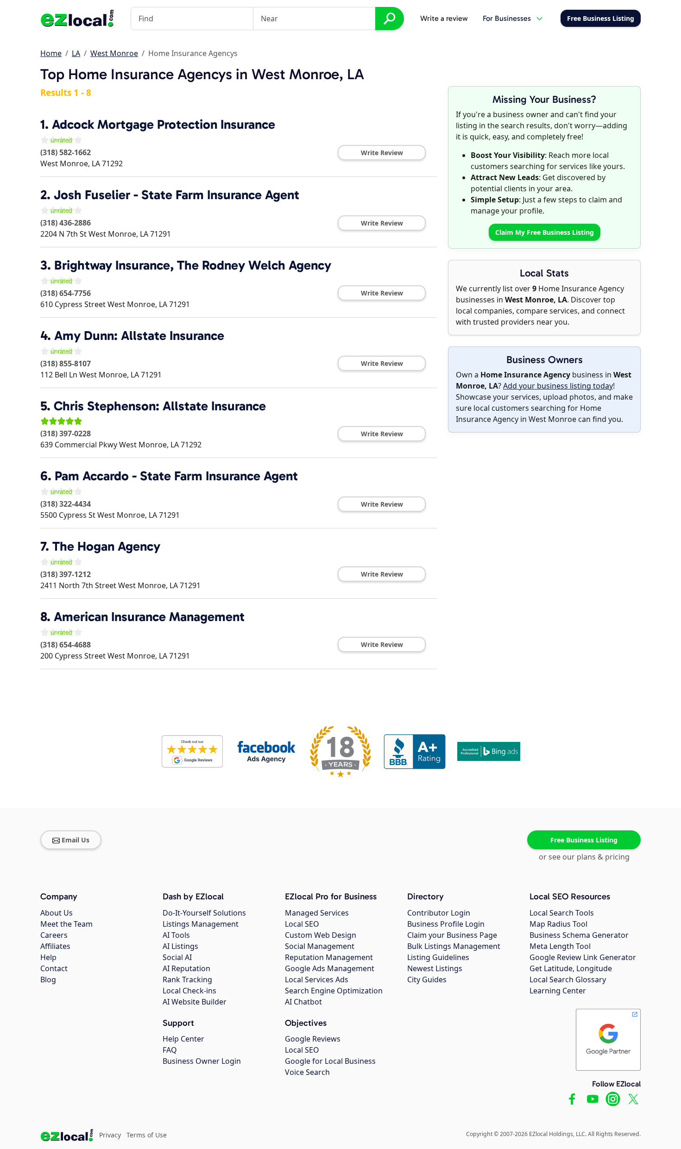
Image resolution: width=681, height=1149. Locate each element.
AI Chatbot (303, 1002)
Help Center (183, 1039)
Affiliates (55, 946)
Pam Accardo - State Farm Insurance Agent (176, 475)
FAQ (170, 1050)
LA (76, 53)
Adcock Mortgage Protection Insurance (163, 124)
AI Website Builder (195, 1002)
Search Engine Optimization (334, 991)
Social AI (177, 957)
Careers (54, 935)
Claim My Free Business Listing (544, 232)
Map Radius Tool (558, 924)
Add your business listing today (558, 386)
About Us (56, 913)
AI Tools (176, 935)
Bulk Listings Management (453, 946)
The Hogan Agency (106, 546)
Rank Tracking (187, 979)
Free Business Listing (584, 839)
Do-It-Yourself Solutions (204, 913)
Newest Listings (434, 968)
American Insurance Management (149, 616)
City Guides (427, 979)
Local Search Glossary (568, 979)
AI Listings (180, 946)
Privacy (110, 1134)
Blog (48, 979)
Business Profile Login (446, 924)
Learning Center (558, 991)
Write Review (382, 152)
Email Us (75, 839)
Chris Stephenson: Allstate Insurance (160, 406)
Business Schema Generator (579, 935)
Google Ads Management (329, 968)
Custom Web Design (320, 935)
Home (51, 53)
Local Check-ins (189, 991)
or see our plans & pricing (584, 857)
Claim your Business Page (452, 935)
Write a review (444, 18)
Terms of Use (146, 1134)
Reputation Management (329, 957)
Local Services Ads (316, 979)
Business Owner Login (202, 1061)
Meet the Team (66, 924)
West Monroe (114, 53)
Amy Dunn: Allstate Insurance (139, 335)
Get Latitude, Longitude (571, 968)
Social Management (319, 946)
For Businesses (507, 18)
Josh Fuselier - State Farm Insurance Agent (176, 194)
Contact (54, 968)
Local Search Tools (562, 913)
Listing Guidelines (438, 957)
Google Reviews (312, 1039)
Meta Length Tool (560, 946)
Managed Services (317, 913)
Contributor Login (438, 913)
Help (48, 957)
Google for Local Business (330, 1061)
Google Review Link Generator (583, 957)
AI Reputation (186, 968)
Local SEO (302, 924)
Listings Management (201, 924)
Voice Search (307, 1072)
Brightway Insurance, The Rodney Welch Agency (192, 265)
